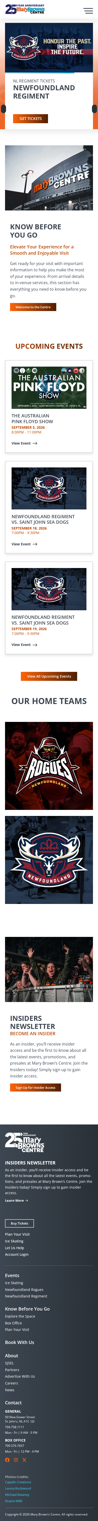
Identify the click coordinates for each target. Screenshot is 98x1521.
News (9, 1389)
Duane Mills (13, 1501)
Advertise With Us (20, 1376)
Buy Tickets (19, 1223)
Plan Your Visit (17, 1234)
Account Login (17, 1254)
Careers (11, 1383)
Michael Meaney (17, 1494)
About (11, 1356)
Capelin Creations (18, 1482)
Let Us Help (14, 1247)
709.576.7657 (14, 1446)
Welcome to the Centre (33, 307)
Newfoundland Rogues (24, 1289)
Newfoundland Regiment (26, 1296)
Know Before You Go (27, 1309)
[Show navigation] (88, 11)
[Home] (25, 9)
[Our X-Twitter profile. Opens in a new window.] (24, 1460)
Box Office (13, 1323)
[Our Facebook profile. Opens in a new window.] (7, 1460)
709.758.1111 (14, 1427)
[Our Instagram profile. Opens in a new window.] (16, 1460)
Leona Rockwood (18, 1488)
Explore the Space (20, 1316)
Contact (13, 1403)
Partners (12, 1369)
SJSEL (9, 1363)
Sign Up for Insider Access (35, 1087)
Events (12, 1275)
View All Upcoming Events (49, 676)
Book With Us (19, 1342)
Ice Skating (14, 1241)
